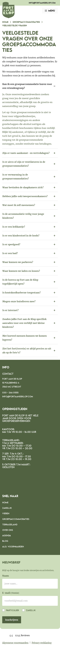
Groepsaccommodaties (26, 22)
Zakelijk (7, 508)
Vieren (5, 513)
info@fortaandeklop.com (42, 3)
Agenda (6, 535)
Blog (5, 541)
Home (5, 22)
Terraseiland (9, 524)
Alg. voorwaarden (13, 546)
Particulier (12, 610)
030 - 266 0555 (10, 392)
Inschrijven (11, 619)
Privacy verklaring (42, 642)
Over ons (7, 530)
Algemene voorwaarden (15, 642)
